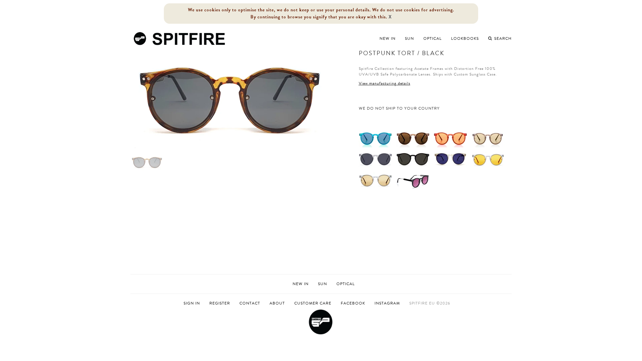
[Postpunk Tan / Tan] (488, 139)
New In (388, 38)
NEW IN (301, 284)
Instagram (387, 303)
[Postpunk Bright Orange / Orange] (450, 139)
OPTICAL (345, 284)
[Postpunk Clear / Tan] (375, 180)
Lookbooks (465, 38)
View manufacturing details (384, 83)
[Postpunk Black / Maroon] (413, 180)
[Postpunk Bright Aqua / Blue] (375, 139)
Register (219, 303)
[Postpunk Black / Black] (413, 159)
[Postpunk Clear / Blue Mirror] (450, 159)
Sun (409, 38)
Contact (249, 303)
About (277, 303)
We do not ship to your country (399, 108)
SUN (322, 284)
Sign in (192, 303)
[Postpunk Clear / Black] (375, 159)
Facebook (353, 303)
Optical (432, 38)
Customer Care (312, 303)
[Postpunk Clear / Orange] (488, 159)
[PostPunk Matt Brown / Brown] (413, 139)
